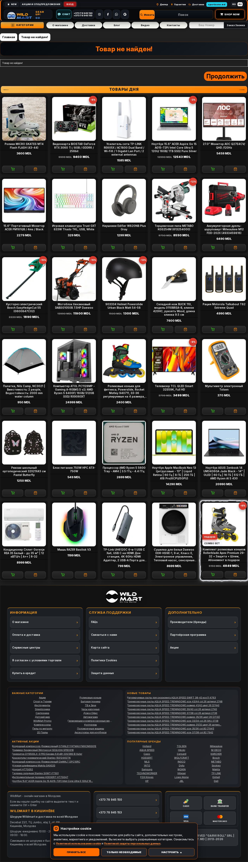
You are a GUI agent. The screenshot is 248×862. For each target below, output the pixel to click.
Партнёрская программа (188, 634)
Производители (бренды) (188, 622)
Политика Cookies (104, 660)
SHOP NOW (232, 14)
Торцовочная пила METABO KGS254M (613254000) (174, 227)
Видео (145, 25)
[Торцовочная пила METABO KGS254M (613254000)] (174, 201)
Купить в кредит (24, 673)
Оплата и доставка (26, 634)
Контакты (173, 25)
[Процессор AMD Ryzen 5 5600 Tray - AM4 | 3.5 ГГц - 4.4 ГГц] (124, 442)
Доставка (88, 25)
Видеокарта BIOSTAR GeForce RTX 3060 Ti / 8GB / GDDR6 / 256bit (74, 147)
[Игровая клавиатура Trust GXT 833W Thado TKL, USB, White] (74, 201)
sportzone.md (216, 4)
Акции (174, 647)
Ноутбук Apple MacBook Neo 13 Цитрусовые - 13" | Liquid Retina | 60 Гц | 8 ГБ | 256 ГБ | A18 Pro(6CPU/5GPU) (174, 473)
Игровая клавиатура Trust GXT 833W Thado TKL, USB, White (74, 227)
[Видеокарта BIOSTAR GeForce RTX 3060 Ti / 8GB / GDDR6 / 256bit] (74, 119)
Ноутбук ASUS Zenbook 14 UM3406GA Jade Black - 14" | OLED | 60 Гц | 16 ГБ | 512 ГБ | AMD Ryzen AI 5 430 (224, 473)
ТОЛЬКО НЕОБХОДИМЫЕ (124, 852)
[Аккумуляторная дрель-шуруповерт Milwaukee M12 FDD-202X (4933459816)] (224, 201)
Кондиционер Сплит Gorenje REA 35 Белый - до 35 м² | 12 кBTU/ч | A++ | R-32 (24, 553)
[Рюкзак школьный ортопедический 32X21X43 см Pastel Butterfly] (24, 442)
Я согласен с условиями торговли (36, 660)
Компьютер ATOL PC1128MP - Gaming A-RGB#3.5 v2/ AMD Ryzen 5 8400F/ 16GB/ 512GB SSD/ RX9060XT (74, 391)
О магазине (60, 25)
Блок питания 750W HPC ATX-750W (74, 469)
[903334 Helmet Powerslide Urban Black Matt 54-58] (124, 279)
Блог (117, 25)
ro (234, 4)
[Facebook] (108, 14)
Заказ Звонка (236, 25)
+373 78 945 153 (110, 812)
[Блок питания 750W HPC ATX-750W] (74, 442)
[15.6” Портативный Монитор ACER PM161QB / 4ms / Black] (24, 201)
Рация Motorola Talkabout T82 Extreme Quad (224, 305)
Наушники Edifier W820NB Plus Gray (124, 227)
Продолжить (225, 76)
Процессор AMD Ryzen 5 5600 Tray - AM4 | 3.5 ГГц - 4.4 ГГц (124, 469)
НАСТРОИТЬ (170, 852)
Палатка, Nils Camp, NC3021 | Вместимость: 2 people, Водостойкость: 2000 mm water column (24, 391)
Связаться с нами (104, 634)
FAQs (94, 622)
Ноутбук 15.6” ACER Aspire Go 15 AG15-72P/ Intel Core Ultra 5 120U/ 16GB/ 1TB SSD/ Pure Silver (174, 147)
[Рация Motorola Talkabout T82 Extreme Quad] (224, 279)
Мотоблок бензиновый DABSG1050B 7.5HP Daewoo (74, 305)
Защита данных (102, 673)
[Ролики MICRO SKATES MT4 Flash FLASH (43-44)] (24, 119)
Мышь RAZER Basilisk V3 (74, 549)
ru (240, 4)
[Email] (125, 14)
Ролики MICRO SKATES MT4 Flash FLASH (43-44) (24, 145)
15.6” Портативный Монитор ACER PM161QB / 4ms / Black (24, 227)
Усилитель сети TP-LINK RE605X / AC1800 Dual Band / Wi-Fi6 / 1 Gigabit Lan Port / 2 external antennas (124, 149)
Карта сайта (100, 647)
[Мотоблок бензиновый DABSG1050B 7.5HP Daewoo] (74, 279)
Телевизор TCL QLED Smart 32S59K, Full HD (174, 387)
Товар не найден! (34, 37)
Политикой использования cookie (78, 843)
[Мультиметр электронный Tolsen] (224, 361)
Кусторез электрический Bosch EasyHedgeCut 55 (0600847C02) (24, 307)
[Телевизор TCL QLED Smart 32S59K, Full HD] (174, 361)
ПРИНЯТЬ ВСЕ (76, 852)
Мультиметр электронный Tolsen (224, 387)
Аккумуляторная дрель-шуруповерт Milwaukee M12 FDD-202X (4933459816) (224, 229)
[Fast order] (35, 169)
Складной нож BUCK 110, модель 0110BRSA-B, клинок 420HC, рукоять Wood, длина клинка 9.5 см (174, 309)
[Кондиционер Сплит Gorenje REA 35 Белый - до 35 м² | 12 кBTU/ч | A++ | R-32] (24, 524)
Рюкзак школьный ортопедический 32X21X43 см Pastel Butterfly (24, 471)
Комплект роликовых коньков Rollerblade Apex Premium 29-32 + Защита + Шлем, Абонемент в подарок (224, 555)
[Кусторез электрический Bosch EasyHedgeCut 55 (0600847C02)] (24, 279)
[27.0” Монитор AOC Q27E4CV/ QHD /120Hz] (224, 119)
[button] (147, 14)
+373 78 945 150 (110, 799)
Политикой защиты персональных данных (132, 843)
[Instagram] (99, 14)
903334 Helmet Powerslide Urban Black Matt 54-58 (124, 305)
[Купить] (12, 169)
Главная (8, 37)
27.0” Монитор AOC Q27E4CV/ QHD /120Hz (224, 145)
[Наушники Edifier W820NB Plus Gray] (124, 201)
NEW (14, 4)
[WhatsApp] (116, 14)
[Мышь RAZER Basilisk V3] (74, 524)
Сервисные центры (26, 647)
